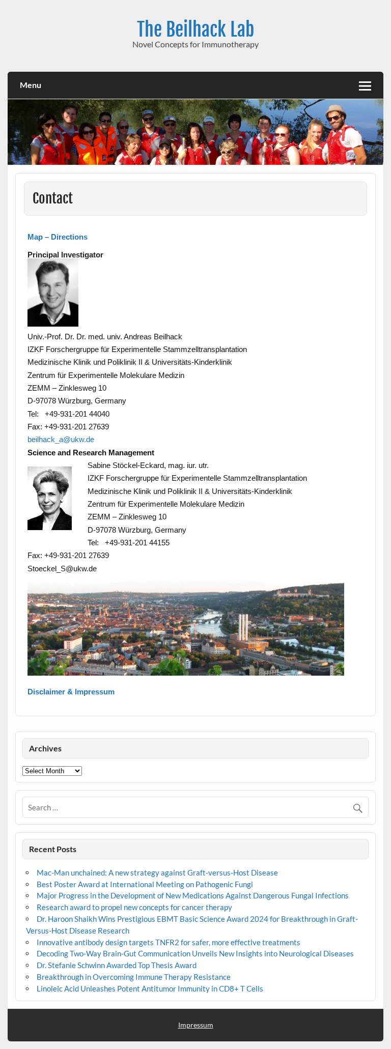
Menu (30, 85)
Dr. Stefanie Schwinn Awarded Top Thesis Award (117, 965)
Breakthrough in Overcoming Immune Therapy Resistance (134, 976)
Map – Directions (57, 236)
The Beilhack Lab (195, 29)
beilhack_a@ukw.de (60, 439)
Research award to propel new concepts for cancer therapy (134, 907)
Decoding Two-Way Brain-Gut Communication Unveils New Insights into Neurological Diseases (195, 953)
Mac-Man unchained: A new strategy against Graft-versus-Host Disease (157, 872)
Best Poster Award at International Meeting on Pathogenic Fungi (145, 884)
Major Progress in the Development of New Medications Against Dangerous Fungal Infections (193, 895)
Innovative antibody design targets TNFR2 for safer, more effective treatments (168, 942)
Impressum (195, 1025)
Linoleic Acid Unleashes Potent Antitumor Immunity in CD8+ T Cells (150, 988)
